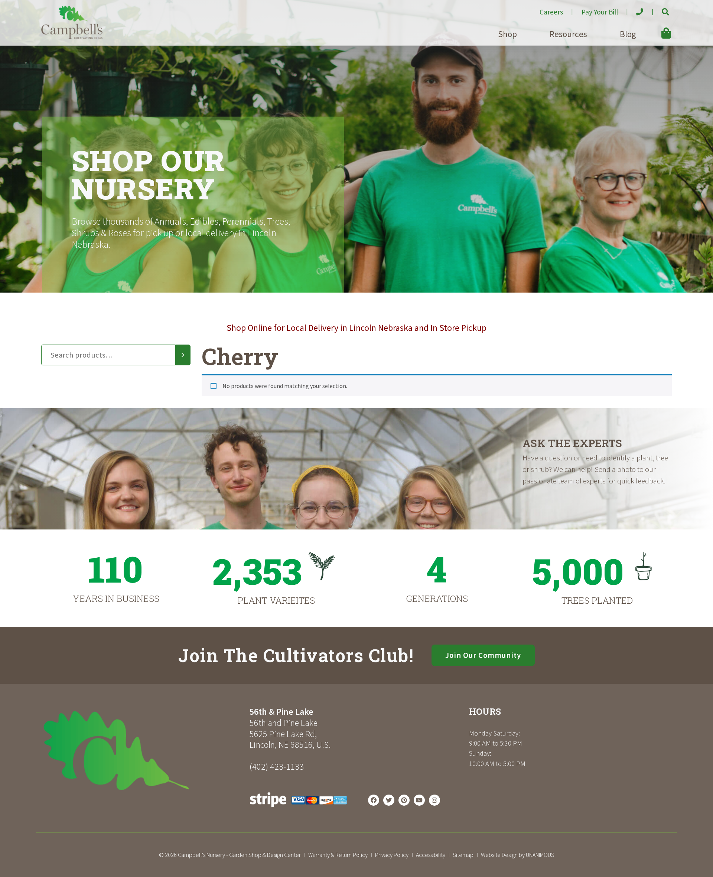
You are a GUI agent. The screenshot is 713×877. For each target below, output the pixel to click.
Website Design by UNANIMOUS (517, 854)
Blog (628, 34)
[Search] (183, 355)
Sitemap (463, 854)
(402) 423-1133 (277, 766)
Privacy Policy (391, 854)
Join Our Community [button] (483, 655)
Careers (551, 11)
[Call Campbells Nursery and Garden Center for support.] (634, 8)
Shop (507, 34)
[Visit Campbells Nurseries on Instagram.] (434, 800)
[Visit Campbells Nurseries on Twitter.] (388, 800)
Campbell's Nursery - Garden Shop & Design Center (239, 854)
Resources (568, 34)
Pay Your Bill (600, 11)
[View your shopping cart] (655, 28)
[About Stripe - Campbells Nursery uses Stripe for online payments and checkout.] (298, 809)
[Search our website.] (659, 8)
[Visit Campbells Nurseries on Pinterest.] (404, 800)
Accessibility (430, 854)
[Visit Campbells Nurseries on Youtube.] (419, 800)
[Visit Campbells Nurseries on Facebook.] (373, 800)
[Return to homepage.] (142, 750)
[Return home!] (71, 37)
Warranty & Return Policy (338, 854)
